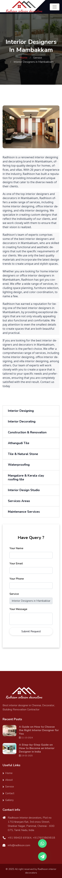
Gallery (9, 800)
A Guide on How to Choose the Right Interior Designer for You (39, 730)
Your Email (16, 563)
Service (37, 58)
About (9, 780)
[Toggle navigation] (54, 6)
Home (23, 58)
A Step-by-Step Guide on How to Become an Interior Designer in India (36, 748)
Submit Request (31, 631)
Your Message (18, 609)
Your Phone (16, 579)
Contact (9, 793)
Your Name (16, 548)
